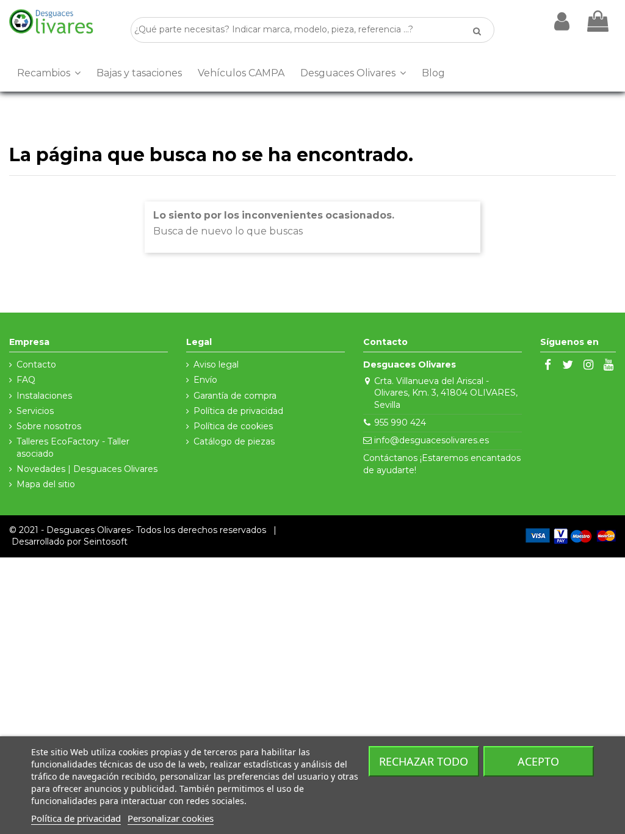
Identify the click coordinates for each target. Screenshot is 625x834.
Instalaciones (44, 395)
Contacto (36, 364)
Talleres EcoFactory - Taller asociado (72, 447)
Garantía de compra (234, 395)
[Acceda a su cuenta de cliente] (562, 21)
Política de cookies (233, 426)
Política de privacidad (238, 410)
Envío (205, 379)
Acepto (538, 761)
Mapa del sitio (45, 484)
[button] (49, 73)
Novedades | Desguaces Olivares (86, 468)
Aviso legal (216, 364)
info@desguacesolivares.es (431, 440)
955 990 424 (400, 422)
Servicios (35, 410)
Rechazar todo (423, 761)
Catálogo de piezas (234, 441)
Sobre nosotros (48, 426)
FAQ (25, 379)
